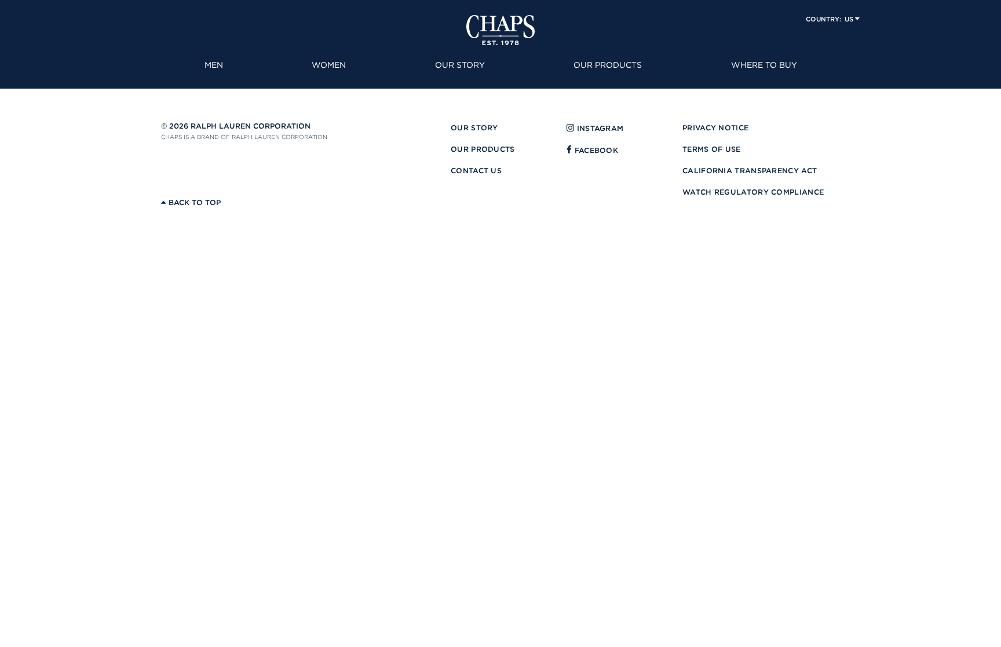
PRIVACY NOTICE (715, 127)
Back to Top (193, 202)
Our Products (607, 65)
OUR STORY (474, 127)
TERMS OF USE (711, 149)
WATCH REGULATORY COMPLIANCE (753, 192)
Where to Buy (764, 65)
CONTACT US (476, 170)
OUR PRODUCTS (483, 149)
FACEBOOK (595, 150)
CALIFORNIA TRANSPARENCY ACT (749, 170)
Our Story (460, 65)
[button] (833, 19)
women (329, 65)
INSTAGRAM (598, 128)
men (213, 65)
